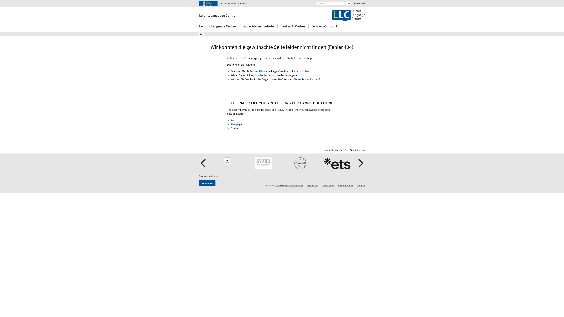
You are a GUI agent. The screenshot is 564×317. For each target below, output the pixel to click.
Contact (234, 128)
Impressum (312, 185)
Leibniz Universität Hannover (289, 185)
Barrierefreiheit (345, 185)
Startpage (236, 124)
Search (234, 120)
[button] (203, 163)
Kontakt (302, 79)
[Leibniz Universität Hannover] (208, 3)
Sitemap (361, 185)
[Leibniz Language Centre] (200, 34)
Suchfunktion (257, 71)
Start (349, 3)
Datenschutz (328, 185)
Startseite (261, 75)
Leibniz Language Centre (217, 15)
